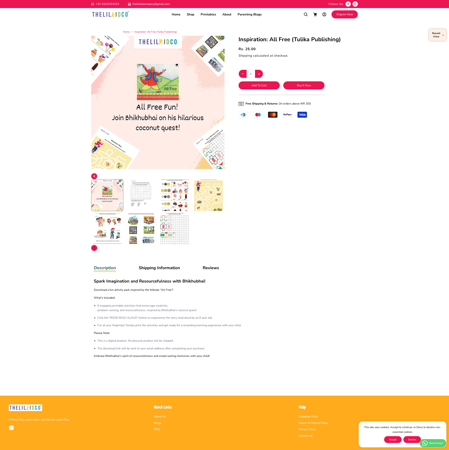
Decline (412, 439)
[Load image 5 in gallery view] (107, 229)
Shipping (245, 55)
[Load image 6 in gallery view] (141, 229)
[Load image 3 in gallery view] (175, 195)
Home (126, 31)
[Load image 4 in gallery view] (209, 195)
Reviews (211, 268)
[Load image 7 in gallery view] (175, 229)
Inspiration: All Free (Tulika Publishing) (155, 31)
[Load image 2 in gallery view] (141, 195)
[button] (306, 14)
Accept (393, 439)
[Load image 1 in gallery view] (107, 195)
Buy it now (304, 85)
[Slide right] (94, 248)
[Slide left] (94, 176)
